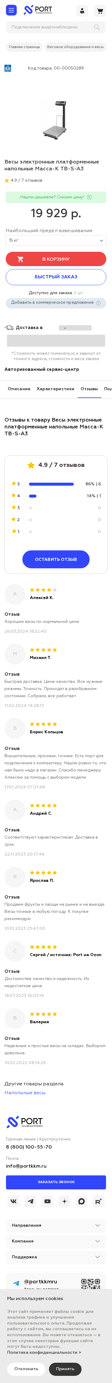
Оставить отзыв (56, 560)
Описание (19, 389)
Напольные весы (24, 1093)
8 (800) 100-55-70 (29, 1147)
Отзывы (89, 389)
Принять (65, 1369)
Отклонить (26, 1369)
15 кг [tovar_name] (14, 240)
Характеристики (56, 389)
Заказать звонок (56, 1182)
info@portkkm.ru (26, 1166)
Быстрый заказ (56, 277)
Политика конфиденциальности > (44, 1352)
